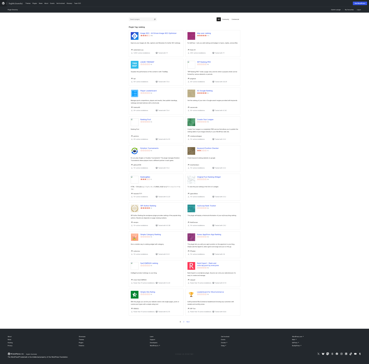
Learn (151, 336)
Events (223, 339)
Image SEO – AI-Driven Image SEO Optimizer (158, 33)
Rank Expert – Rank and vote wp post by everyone (208, 264)
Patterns (81, 345)
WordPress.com (298, 336)
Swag (223, 345)
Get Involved (225, 336)
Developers (153, 342)
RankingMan (145, 177)
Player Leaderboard (148, 91)
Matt (294, 339)
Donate (224, 342)
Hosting (10, 342)
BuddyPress (296, 345)
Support (152, 339)
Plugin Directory (13, 9)
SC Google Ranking (205, 91)
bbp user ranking (204, 33)
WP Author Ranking (148, 206)
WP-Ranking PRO (204, 62)
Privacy (10, 345)
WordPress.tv (155, 345)
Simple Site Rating (147, 292)
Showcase (82, 336)
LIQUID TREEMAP (147, 62)
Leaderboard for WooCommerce (210, 292)
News (9, 339)
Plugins (81, 342)
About (10, 336)
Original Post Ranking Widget (209, 177)
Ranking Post (145, 119)
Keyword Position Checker (208, 148)
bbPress (295, 342)
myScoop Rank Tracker (206, 206)
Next (188, 322)
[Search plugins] (155, 19)
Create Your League (205, 119)
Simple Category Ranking (150, 234)
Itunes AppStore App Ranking (209, 234)
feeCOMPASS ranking (149, 263)
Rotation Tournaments (149, 148)
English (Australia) (31, 354)
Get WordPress (360, 3)
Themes (81, 339)
